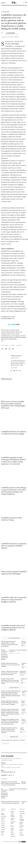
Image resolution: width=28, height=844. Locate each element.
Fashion (2, 821)
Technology (12, 330)
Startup (17, 330)
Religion (3, 818)
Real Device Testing (14, 332)
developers (3, 333)
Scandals (3, 827)
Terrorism (3, 823)
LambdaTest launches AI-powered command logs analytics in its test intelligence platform (13, 627)
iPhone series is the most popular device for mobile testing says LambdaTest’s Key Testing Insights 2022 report (13, 404)
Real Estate (22, 811)
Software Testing (5, 332)
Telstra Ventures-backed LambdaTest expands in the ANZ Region (14, 572)
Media (12, 832)
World (21, 832)
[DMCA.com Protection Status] (22, 841)
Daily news (13, 836)
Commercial (22, 813)
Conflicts (3, 825)
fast (2, 340)
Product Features (5, 330)
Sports (2, 834)
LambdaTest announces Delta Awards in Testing (11, 518)
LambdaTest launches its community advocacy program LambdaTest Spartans (14, 545)
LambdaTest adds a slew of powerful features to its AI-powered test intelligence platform (13, 599)
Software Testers (11, 333)
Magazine (22, 834)
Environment (3, 816)
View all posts (14, 367)
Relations (13, 834)
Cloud (20, 332)
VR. (14, 3)
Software (17, 333)
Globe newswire (16, 356)
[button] (3, 2)
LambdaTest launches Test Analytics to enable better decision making (13, 432)
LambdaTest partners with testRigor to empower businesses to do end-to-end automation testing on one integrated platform (14, 490)
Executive (3, 829)
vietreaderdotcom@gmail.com (8, 772)
